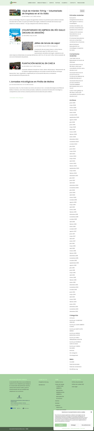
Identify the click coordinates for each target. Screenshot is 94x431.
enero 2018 (72, 226)
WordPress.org (74, 369)
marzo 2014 (73, 299)
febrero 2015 (73, 280)
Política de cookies (66, 428)
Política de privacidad (75, 428)
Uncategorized (54, 46)
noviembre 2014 (74, 287)
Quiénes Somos (32, 2)
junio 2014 (72, 292)
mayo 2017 (72, 236)
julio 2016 (72, 243)
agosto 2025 (73, 120)
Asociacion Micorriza (16, 84)
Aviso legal (82, 428)
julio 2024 (72, 146)
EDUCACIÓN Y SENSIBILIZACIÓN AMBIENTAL (60, 392)
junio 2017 (72, 234)
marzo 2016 (73, 251)
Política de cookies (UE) (78, 384)
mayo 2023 (73, 158)
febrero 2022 (73, 173)
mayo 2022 (73, 170)
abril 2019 (72, 207)
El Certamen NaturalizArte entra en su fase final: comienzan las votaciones (77, 40)
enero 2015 (72, 282)
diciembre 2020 (74, 185)
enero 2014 (73, 304)
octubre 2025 (73, 115)
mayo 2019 (72, 204)
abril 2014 (72, 297)
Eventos (51, 2)
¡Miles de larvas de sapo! (47, 43)
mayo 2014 (73, 294)
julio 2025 (72, 122)
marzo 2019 (73, 209)
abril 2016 (72, 248)
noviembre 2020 (74, 188)
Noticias (57, 2)
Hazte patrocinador (61, 409)
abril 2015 (72, 275)
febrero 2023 (73, 166)
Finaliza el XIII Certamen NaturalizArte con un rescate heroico (76, 34)
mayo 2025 (73, 127)
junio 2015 (72, 270)
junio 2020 (72, 192)
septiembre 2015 (74, 263)
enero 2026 (73, 112)
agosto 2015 (73, 265)
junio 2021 (72, 180)
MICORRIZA (26, 16)
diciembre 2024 (74, 139)
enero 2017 (72, 241)
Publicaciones (81, 2)
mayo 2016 (72, 246)
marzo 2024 (73, 156)
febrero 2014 (73, 302)
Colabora (64, 2)
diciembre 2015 (74, 255)
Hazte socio (59, 407)
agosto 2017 (73, 231)
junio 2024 (72, 149)
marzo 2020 (73, 197)
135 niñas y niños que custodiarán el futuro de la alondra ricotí (77, 68)
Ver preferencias (86, 425)
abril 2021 (72, 183)
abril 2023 (72, 161)
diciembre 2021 (74, 175)
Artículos (72, 318)
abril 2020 (72, 195)
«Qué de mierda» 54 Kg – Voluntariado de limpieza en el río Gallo (42, 12)
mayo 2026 (73, 105)
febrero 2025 (73, 134)
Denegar (73, 425)
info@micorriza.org (43, 382)
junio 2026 (72, 103)
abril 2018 (72, 221)
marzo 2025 (73, 132)
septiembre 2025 (74, 117)
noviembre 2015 (74, 258)
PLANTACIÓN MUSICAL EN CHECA (38, 63)
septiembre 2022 (74, 168)
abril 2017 (72, 238)
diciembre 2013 (74, 306)
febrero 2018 (73, 224)
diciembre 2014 (74, 285)
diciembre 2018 (74, 214)
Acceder (72, 362)
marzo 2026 (73, 107)
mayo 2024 (73, 151)
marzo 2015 (73, 277)
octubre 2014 (73, 289)
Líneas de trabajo (41, 2)
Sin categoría (73, 353)
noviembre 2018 (74, 217)
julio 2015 (72, 268)
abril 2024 (72, 154)
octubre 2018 (73, 219)
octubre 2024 (73, 144)
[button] (91, 412)
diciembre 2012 (74, 311)
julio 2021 (72, 178)
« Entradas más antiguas (16, 97)
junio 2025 (72, 124)
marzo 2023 (73, 163)
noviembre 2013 (74, 309)
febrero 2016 (73, 253)
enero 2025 (73, 137)
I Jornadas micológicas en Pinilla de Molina (31, 81)
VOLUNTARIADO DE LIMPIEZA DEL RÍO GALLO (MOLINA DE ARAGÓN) (43, 31)
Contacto (73, 2)
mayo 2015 (72, 272)
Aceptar (61, 425)
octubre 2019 (73, 200)
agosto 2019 (73, 202)
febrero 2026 (73, 110)
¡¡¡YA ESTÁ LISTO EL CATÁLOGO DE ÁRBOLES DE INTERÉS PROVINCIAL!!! (77, 76)
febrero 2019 (73, 212)
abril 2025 (72, 129)
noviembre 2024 (74, 141)
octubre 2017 (73, 229)
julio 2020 (72, 190)
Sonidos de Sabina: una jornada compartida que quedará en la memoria (76, 27)
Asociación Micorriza (75, 64)
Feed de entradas (74, 364)
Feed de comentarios (75, 367)
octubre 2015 (73, 260)
